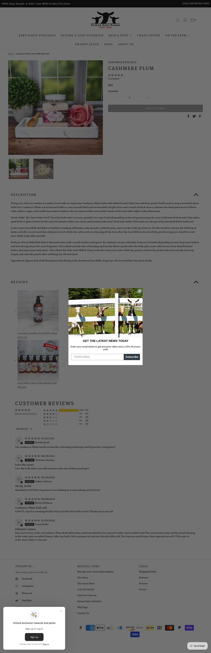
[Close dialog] (139, 291)
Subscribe (131, 357)
